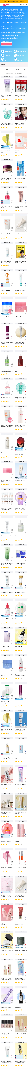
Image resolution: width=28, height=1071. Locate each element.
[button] (11, 92)
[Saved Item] (26, 4)
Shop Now (22, 1)
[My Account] (20, 4)
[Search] (23, 4)
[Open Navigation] (1, 4)
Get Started (6, 44)
